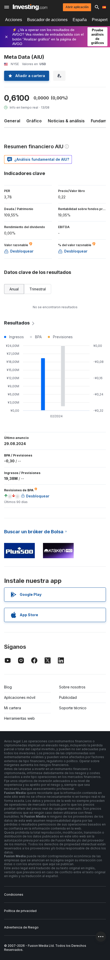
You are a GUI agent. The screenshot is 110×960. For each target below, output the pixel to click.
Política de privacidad (20, 911)
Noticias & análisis (66, 120)
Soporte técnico (72, 708)
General (12, 120)
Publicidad (68, 697)
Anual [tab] (14, 289)
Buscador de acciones (47, 20)
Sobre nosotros (72, 687)
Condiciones (13, 894)
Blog (8, 687)
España (80, 20)
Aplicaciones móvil (19, 697)
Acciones (13, 20)
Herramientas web (19, 718)
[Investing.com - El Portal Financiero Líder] (30, 7)
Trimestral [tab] (37, 289)
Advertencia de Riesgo (21, 927)
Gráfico (34, 120)
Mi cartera (12, 708)
